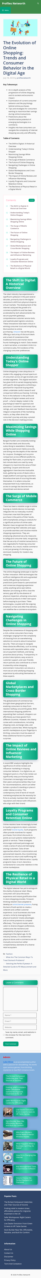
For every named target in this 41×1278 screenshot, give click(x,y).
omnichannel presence (22, 904)
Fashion (9, 954)
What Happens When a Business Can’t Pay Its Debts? (25, 1145)
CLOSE (32, 200)
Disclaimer (8, 1256)
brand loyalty (17, 829)
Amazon (16, 332)
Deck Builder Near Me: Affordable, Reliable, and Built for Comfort (15, 1123)
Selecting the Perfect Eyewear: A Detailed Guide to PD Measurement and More (19, 966)
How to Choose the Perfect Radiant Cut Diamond (24, 1180)
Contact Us (8, 1253)
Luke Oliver (8, 1062)
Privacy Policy (10, 1260)
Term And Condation (13, 1264)
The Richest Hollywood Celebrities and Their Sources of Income (15, 1078)
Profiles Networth (13, 3)
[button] (38, 3)
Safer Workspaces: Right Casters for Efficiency (16, 1101)
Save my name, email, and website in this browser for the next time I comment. (20, 1035)
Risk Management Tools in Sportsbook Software (26, 1167)
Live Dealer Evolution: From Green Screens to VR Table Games (25, 1111)
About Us (8, 1249)
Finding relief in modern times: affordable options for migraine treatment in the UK (16, 1090)
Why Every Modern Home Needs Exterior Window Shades (25, 1134)
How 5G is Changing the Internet (26, 1156)
